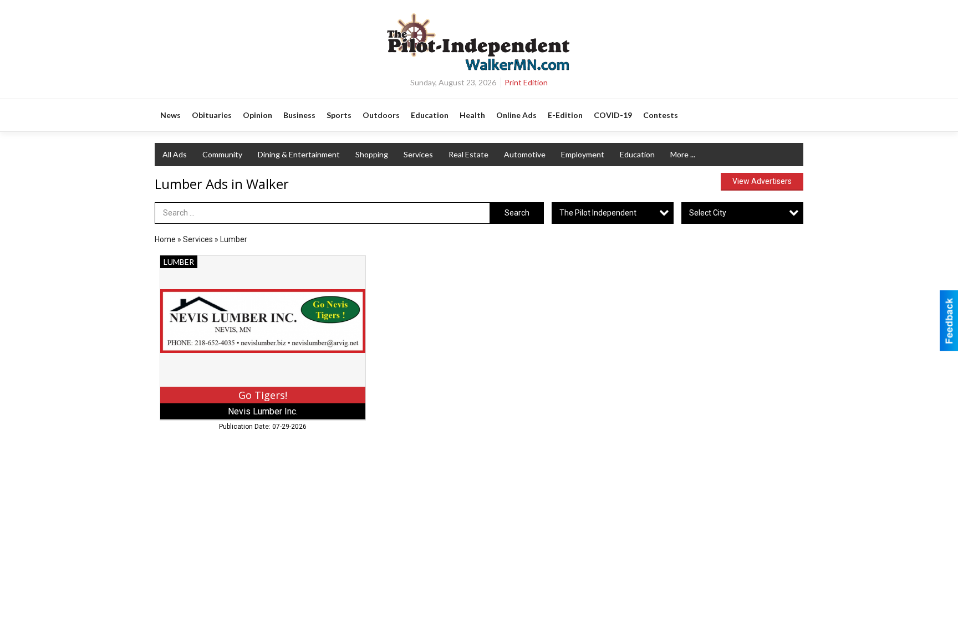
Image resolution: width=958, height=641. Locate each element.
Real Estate (468, 154)
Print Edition (526, 82)
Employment (582, 154)
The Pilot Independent (597, 212)
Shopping (371, 154)
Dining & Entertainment (299, 154)
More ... (682, 154)
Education (637, 154)
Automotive (525, 154)
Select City (707, 212)
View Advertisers (762, 181)
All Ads (174, 154)
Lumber (233, 239)
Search (517, 212)
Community (222, 154)
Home (165, 239)
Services (418, 154)
